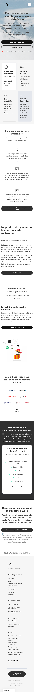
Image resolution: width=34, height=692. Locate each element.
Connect (11, 688)
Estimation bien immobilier (15, 652)
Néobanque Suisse (13, 649)
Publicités (11, 592)
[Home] (7, 4)
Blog (9, 581)
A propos (11, 594)
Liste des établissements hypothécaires (15, 584)
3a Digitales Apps (13, 604)
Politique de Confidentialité (16, 683)
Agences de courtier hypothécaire (14, 607)
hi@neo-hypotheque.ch (14, 680)
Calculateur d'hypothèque (15, 636)
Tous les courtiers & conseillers (14, 625)
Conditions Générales (14, 685)
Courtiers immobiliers (14, 654)
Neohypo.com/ (12, 647)
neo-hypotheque (7, 552)
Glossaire (11, 578)
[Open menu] (29, 5)
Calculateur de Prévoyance (12, 643)
